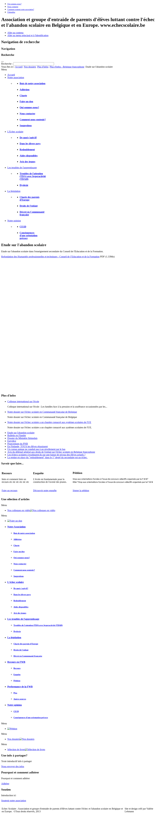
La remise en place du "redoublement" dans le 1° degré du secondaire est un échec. (47, 457)
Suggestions (26, 125)
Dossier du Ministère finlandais (22, 438)
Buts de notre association (32, 83)
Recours (17, 668)
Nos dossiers (30, 66)
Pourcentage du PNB (17, 443)
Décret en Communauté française (27, 656)
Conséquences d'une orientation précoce (28, 235)
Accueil (19, 66)
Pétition (16, 680)
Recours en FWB (16, 662)
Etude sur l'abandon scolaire (20, 432)
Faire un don (26, 101)
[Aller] (2, 61)
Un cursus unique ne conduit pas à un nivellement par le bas (36, 449)
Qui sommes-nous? (14, 4)
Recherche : (7, 63)
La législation (14, 637)
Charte (23, 95)
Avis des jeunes (27, 161)
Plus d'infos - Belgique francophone (67, 66)
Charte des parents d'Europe (25, 644)
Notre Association (16, 526)
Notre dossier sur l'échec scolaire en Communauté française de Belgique (42, 412)
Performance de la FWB (20, 686)
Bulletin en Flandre (16, 435)
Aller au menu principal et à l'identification (27, 35)
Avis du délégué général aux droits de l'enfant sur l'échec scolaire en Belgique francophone (51, 452)
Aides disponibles (29, 155)
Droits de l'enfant (29, 206)
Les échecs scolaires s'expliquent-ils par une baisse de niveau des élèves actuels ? (46, 454)
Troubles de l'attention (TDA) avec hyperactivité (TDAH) (33, 176)
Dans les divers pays (30, 143)
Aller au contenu (15, 32)
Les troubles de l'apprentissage (23, 619)
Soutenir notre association (13, 800)
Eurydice (11, 441)
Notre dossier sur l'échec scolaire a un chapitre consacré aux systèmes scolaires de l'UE (49, 422)
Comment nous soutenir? (33, 119)
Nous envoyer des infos (12, 766)
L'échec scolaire (15, 582)
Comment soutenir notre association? (20, 9)
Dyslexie (24, 185)
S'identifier (11, 12)
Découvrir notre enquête (45, 490)
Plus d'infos (42, 66)
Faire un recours (9, 490)
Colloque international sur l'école (23, 401)
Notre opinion (14, 705)
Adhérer (5, 783)
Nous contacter (12, 7)
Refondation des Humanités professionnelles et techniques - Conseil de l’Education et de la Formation (50, 256)
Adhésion (24, 89)
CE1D (23, 226)
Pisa (15, 693)
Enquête (17, 674)
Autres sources (19, 699)
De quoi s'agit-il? (28, 137)
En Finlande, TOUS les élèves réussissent (27, 446)
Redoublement (27, 149)
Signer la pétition (81, 490)
